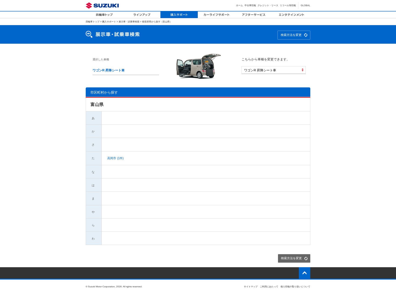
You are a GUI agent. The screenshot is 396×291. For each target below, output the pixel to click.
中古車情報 (250, 5)
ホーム (239, 5)
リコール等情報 (288, 5)
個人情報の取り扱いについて (295, 286)
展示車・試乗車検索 (129, 21)
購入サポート (109, 21)
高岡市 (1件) (115, 158)
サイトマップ (251, 286)
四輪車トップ (92, 21)
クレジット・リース (268, 5)
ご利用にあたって (269, 286)
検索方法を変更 (291, 35)
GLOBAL (305, 5)
